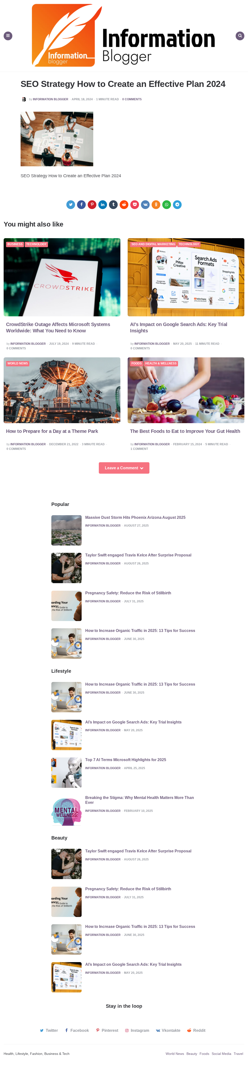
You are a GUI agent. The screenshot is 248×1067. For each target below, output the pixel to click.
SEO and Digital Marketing (153, 244)
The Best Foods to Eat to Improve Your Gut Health (185, 431)
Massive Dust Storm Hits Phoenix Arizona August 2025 (135, 517)
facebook (79, 1030)
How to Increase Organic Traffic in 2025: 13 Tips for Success (140, 631)
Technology (36, 244)
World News (18, 363)
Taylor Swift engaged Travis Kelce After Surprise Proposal (138, 555)
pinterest (110, 1030)
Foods (137, 363)
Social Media (221, 1054)
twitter (52, 1030)
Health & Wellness (161, 363)
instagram (140, 1030)
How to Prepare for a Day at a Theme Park (52, 431)
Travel (238, 1054)
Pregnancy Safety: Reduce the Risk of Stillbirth (128, 593)
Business (15, 244)
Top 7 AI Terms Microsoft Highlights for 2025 (125, 760)
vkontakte (171, 1030)
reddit (199, 1030)
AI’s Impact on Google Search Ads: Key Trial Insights (133, 722)
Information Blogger (50, 99)
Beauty (191, 1054)
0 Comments (132, 99)
